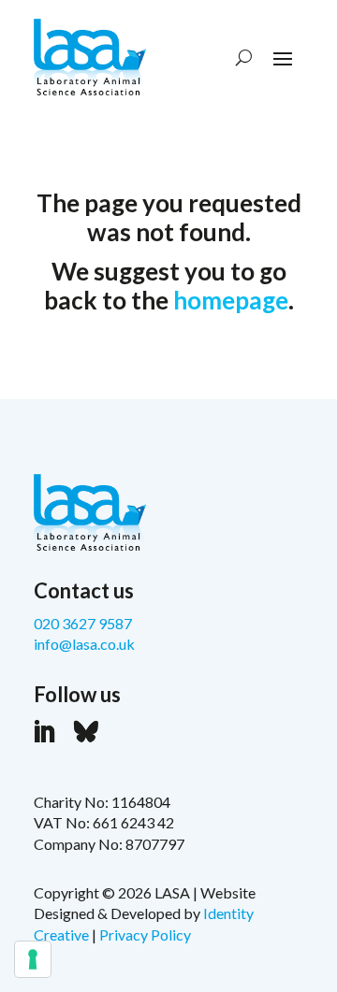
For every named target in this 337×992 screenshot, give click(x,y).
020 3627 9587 (83, 623)
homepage (230, 300)
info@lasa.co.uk (84, 644)
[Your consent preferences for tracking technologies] (33, 959)
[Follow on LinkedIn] (44, 732)
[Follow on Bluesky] (86, 732)
